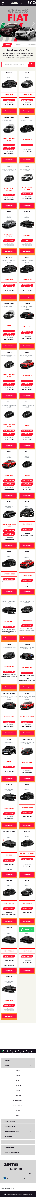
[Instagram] (15, 1169)
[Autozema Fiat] (16, 3)
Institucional (9, 1147)
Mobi (18, 1110)
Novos (7, 1065)
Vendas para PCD (10, 1126)
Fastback (18, 1095)
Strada (18, 1075)
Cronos (18, 1085)
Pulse (18, 1090)
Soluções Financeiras (12, 1131)
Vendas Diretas (10, 1121)
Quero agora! (9, 111)
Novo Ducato (18, 1105)
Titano (18, 1070)
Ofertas (7, 1060)
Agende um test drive (12, 1152)
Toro (18, 1080)
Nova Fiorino (18, 1100)
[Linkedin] (20, 1169)
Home (25, 1174)
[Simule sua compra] (25, 1169)
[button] (2, 23)
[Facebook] (11, 1169)
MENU (3, 4)
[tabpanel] (19, 45)
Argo (18, 1116)
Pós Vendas (8, 1142)
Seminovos (8, 1136)
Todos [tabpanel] (7, 45)
